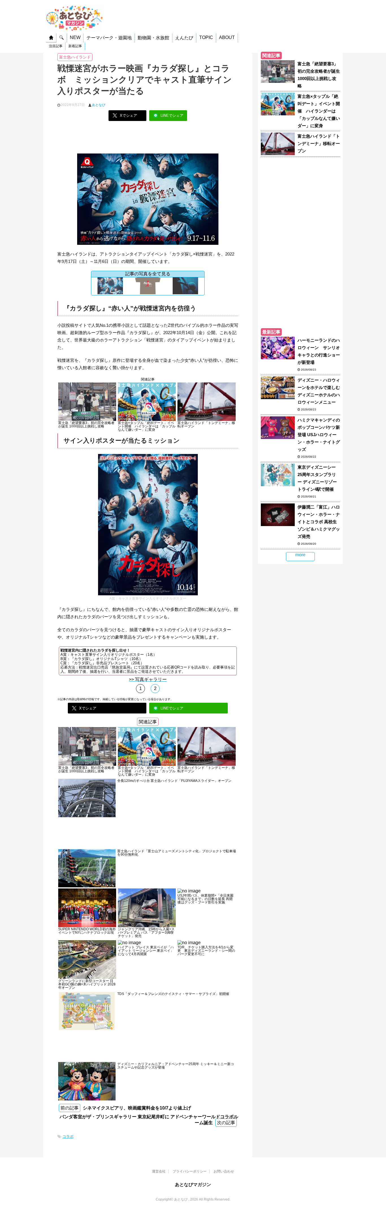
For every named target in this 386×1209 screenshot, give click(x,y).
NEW (75, 37)
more (300, 554)
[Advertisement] (147, 139)
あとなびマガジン (193, 1184)
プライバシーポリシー (190, 1171)
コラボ (67, 1136)
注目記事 (55, 46)
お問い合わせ (224, 1171)
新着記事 (75, 46)
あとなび (98, 105)
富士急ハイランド (75, 57)
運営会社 (159, 1171)
